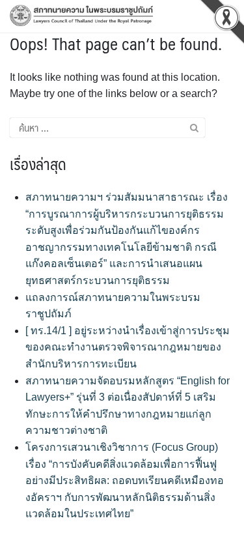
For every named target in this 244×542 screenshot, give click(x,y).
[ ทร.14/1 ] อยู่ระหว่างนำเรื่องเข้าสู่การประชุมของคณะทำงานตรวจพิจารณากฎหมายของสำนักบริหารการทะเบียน (127, 347)
